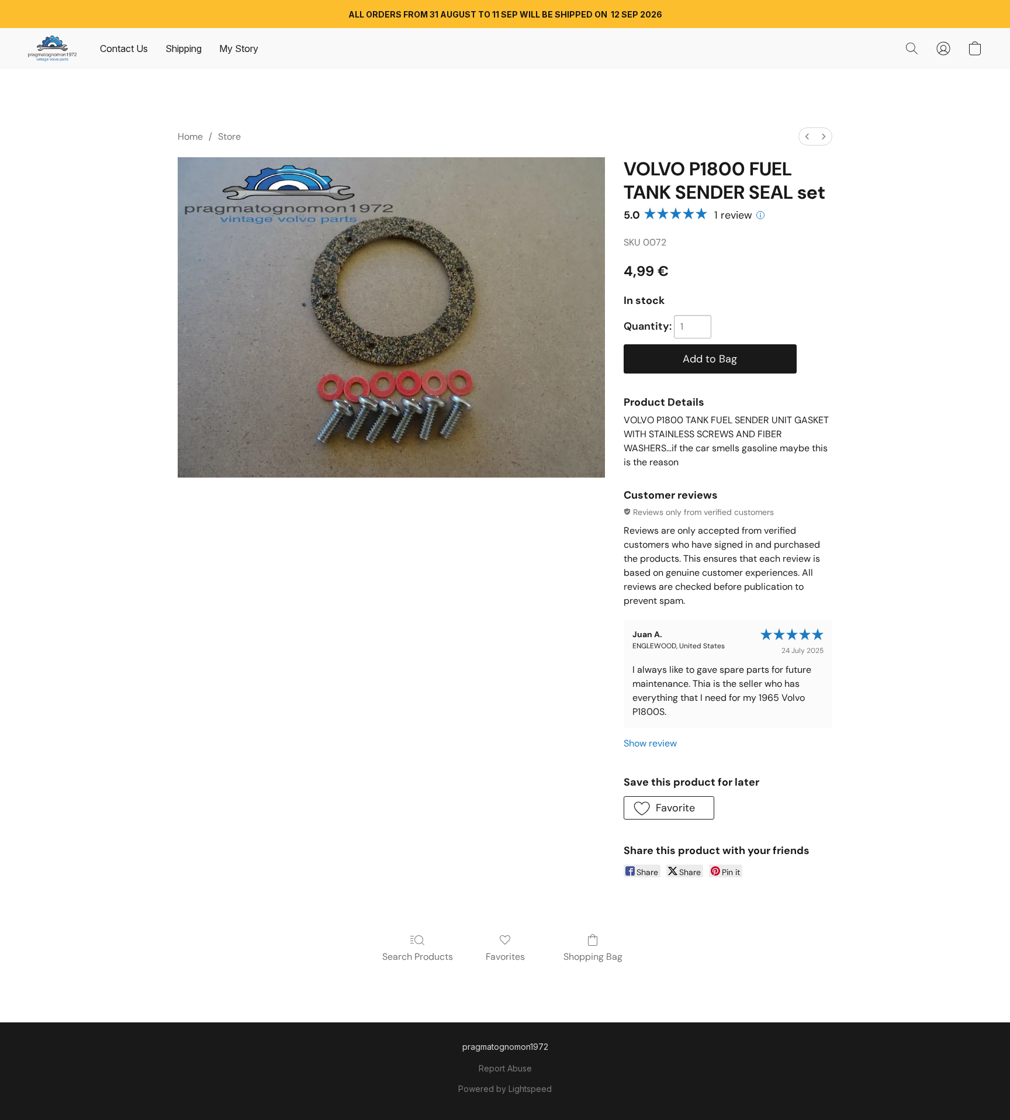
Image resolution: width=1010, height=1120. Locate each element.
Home (190, 136)
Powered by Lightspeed (505, 1089)
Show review (650, 743)
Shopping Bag (592, 956)
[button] (52, 48)
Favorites (505, 956)
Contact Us (124, 48)
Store (229, 136)
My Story (238, 48)
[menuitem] (807, 136)
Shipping (183, 48)
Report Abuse (505, 1068)
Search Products (417, 956)
